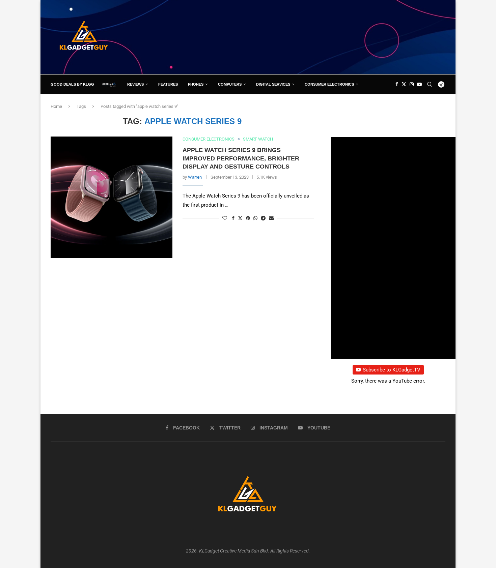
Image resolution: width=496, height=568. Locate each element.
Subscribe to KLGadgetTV (391, 370)
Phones (195, 84)
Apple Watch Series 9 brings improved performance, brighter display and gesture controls (241, 158)
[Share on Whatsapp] (255, 218)
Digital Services (273, 84)
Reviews (135, 84)
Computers (230, 84)
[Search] (429, 84)
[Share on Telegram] (263, 218)
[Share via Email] (271, 218)
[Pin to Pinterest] (248, 218)
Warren (195, 177)
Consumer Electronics (329, 84)
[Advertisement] (322, 37)
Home (56, 106)
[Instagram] (412, 84)
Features (168, 84)
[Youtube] (419, 84)
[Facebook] (396, 84)
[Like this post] (224, 218)
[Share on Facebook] (233, 218)
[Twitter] (404, 84)
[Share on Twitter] (240, 218)
